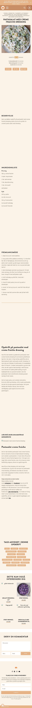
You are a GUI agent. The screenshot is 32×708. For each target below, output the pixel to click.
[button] (2, 705)
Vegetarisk (21, 565)
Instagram (8, 483)
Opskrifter (11, 13)
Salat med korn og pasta (20, 14)
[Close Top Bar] (31, 2)
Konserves (21, 554)
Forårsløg (15, 562)
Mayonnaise (22, 551)
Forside (6, 13)
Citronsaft (11, 554)
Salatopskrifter (8, 14)
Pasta (7, 548)
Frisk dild (6, 562)
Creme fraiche (7, 559)
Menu (7, 7)
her (10, 498)
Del (9, 69)
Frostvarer (21, 557)
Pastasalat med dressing (16, 15)
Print (24, 69)
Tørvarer (14, 548)
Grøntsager (25, 562)
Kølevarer (18, 559)
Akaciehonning (11, 551)
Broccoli (26, 559)
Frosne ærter (11, 557)
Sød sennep (23, 548)
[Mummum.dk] (16, 667)
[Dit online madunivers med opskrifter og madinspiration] (3, 8)
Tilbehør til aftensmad (21, 13)
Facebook (17, 483)
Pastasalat (5, 15)
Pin (16, 69)
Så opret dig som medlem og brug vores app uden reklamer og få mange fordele (16, 3)
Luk (30, 671)
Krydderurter (11, 565)
